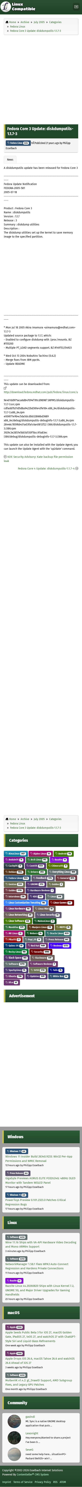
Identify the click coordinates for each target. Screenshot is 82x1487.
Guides (56, 884)
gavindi (30, 1416)
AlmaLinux (16, 853)
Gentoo (15, 884)
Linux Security (48, 914)
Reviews (60, 945)
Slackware (43, 957)
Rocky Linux (17, 951)
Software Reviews (44, 963)
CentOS (36, 865)
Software (16, 963)
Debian (15, 871)
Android (64, 853)
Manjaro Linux (41, 927)
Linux (55, 896)
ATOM (63, 1482)
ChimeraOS (58, 865)
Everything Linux (63, 871)
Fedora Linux (19, 143)
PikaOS (13, 939)
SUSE (38, 970)
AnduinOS (15, 859)
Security (41, 951)
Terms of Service (22, 1482)
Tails (56, 970)
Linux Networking (19, 914)
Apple (15, 1327)
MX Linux (14, 933)
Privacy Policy (43, 1482)
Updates (37, 976)
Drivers (37, 871)
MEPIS (64, 927)
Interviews (16, 896)
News (10, 159)
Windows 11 (17, 1151)
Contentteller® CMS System (33, 1474)
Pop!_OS (33, 939)
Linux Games (62, 902)
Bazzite (60, 859)
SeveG (29, 1449)
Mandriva (15, 927)
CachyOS (14, 865)
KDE (37, 896)
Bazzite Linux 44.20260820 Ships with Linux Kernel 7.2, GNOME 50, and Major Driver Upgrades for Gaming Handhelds (39, 1290)
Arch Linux (38, 859)
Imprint (6, 1482)
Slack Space (17, 957)
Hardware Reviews (41, 890)
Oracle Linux (59, 933)
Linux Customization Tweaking (26, 902)
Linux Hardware (19, 908)
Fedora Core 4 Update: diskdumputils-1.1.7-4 (46, 468)
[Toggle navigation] (76, 7)
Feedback (44, 878)
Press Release (58, 939)
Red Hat (37, 945)
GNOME (36, 884)
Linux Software (18, 921)
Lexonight (32, 1433)
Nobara (35, 933)
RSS (55, 1482)
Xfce (12, 982)
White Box (59, 976)
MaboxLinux (45, 921)
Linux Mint (45, 908)
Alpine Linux (41, 853)
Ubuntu (15, 976)
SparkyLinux (16, 970)
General (67, 878)
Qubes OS (15, 945)
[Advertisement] (41, 78)
